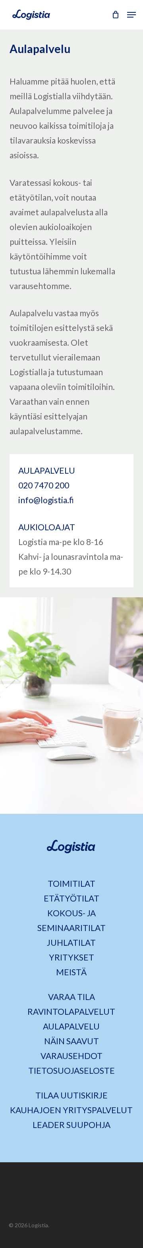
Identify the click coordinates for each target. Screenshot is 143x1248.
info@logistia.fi (46, 500)
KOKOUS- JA (71, 913)
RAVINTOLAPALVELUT (71, 1011)
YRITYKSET (71, 957)
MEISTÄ (71, 972)
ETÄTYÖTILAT (71, 898)
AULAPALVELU (71, 1026)
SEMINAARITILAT (71, 928)
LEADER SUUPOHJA (71, 1125)
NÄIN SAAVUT (71, 1041)
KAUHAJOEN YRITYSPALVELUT (71, 1110)
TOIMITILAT (71, 883)
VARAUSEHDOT (71, 1056)
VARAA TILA (71, 997)
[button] (131, 15)
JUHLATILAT (71, 942)
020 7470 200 (43, 485)
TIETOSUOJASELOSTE (71, 1070)
